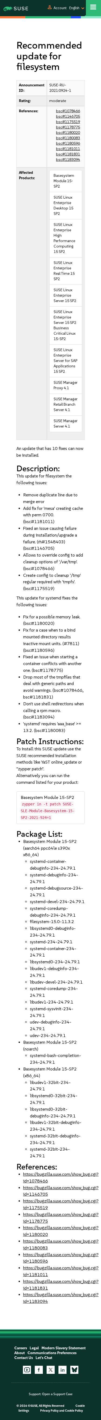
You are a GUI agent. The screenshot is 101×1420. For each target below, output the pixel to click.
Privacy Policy (49, 1410)
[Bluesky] (74, 1370)
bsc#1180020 (68, 132)
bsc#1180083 (68, 138)
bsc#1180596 (68, 143)
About (19, 1353)
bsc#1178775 (68, 127)
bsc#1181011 (68, 149)
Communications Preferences (51, 1353)
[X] (51, 1370)
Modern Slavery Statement (63, 1348)
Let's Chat (44, 1357)
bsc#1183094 (68, 159)
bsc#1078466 (68, 111)
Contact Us (23, 1357)
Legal (34, 1348)
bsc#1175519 (68, 122)
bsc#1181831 (68, 154)
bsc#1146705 (68, 116)
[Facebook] (39, 1370)
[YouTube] (27, 1370)
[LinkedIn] (62, 1370)
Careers (20, 1348)
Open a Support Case (57, 1394)
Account (60, 8)
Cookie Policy (74, 1410)
